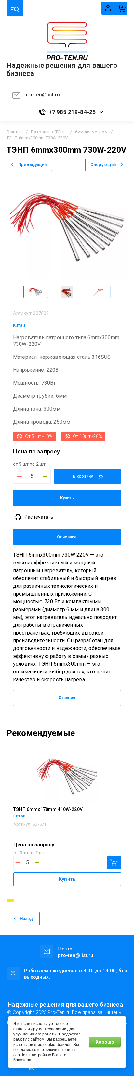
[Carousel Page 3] (25, 900)
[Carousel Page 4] (31, 900)
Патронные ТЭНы (49, 131)
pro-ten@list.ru (42, 95)
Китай (19, 325)
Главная (15, 131)
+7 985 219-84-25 (72, 112)
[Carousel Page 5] (38, 900)
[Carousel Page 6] (44, 900)
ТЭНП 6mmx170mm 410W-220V (48, 809)
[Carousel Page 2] (18, 900)
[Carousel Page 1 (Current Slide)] (10, 900)
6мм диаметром (91, 131)
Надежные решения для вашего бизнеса (62, 70)
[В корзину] (114, 862)
